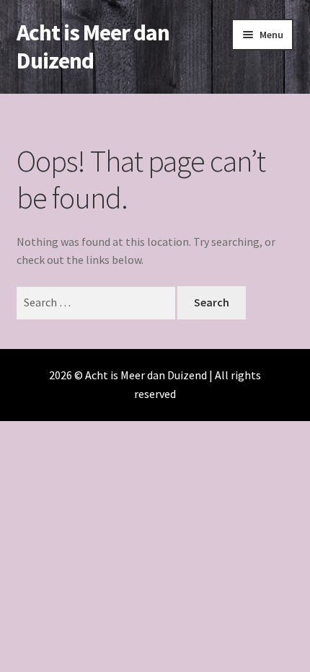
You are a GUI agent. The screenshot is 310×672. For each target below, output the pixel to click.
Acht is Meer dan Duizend (93, 46)
